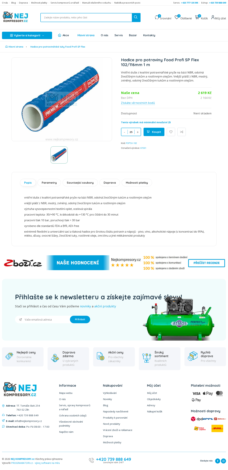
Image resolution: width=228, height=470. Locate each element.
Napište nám (66, 431)
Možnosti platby (39, 3)
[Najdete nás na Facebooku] (217, 460)
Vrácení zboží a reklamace (117, 430)
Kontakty (149, 35)
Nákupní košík (154, 411)
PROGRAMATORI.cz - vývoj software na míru (35, 462)
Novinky (107, 399)
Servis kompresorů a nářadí (65, 3)
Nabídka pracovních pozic (127, 3)
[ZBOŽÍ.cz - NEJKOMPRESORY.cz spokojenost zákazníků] (114, 269)
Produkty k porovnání (115, 417)
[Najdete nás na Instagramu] (223, 460)
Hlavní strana (85, 35)
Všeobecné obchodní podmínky (71, 423)
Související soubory (80, 182)
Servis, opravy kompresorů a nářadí (74, 407)
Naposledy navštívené (115, 411)
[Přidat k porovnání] (181, 132)
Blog (13, 3)
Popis (28, 182)
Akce (66, 35)
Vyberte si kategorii (27, 35)
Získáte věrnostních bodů (138, 103)
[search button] (136, 17)
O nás (5, 3)
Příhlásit (80, 319)
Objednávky (154, 399)
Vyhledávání (110, 393)
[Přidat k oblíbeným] (171, 132)
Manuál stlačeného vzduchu (96, 3)
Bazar (133, 35)
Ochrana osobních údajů (72, 415)
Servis (119, 35)
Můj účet (152, 393)
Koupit (156, 132)
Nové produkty (111, 423)
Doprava (23, 3)
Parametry (49, 182)
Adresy (151, 405)
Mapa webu (65, 393)
